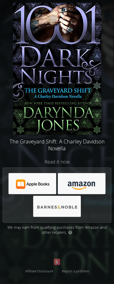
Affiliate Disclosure (39, 271)
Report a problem (75, 271)
